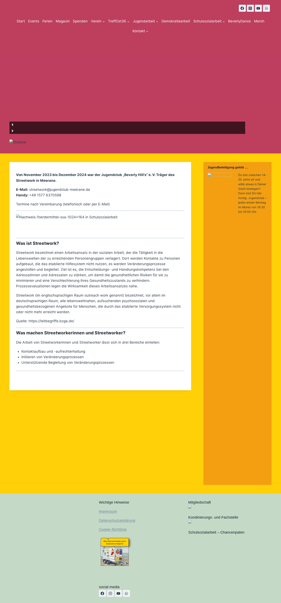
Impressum (108, 511)
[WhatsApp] (266, 8)
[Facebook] (242, 8)
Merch (259, 21)
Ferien (47, 21)
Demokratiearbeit (175, 21)
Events (33, 21)
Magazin (63, 21)
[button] (127, 125)
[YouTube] (258, 8)
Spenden (80, 21)
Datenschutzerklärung (117, 520)
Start (21, 21)
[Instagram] (250, 8)
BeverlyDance (239, 21)
